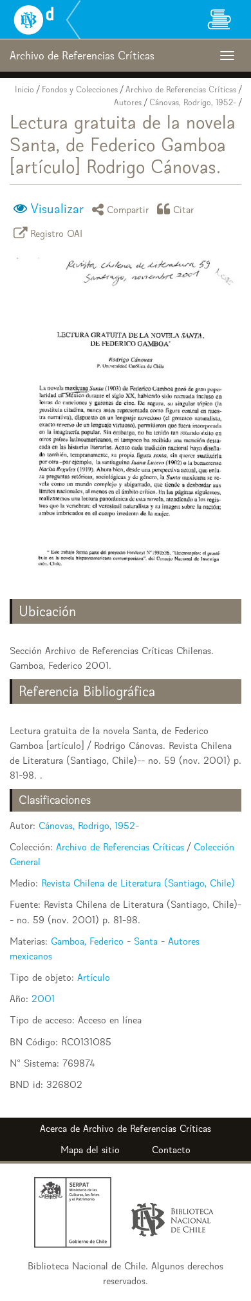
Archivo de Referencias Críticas (181, 89)
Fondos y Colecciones (80, 89)
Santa (146, 941)
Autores (128, 102)
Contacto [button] (171, 1149)
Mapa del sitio (90, 1149)
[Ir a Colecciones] (218, 19)
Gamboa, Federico (87, 941)
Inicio (24, 89)
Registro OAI (56, 233)
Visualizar (57, 208)
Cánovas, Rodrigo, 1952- (192, 102)
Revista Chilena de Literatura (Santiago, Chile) (138, 883)
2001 (43, 998)
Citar (183, 209)
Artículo (93, 977)
